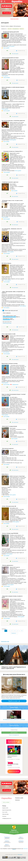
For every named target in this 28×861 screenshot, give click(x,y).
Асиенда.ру (21, 840)
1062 (15, 422)
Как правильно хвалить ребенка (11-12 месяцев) (14, 719)
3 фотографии (14, 190)
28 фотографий (6, 219)
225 (15, 624)
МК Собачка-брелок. (6, 263)
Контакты (17, 800)
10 (21, 630)
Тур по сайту (4, 812)
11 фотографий (6, 586)
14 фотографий (6, 77)
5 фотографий (6, 416)
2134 (15, 329)
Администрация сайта (6, 810)
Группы (22, 28)
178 (15, 83)
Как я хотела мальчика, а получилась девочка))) (13, 120)
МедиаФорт (14, 830)
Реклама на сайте (19, 797)
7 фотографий (6, 464)
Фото (9, 28)
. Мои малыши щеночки (7, 448)
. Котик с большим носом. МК (9, 506)
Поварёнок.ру (7, 837)
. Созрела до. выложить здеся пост (10, 182)
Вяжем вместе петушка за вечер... (10, 363)
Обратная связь (5, 814)
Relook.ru (7, 844)
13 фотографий (6, 253)
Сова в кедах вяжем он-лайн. (9, 334)
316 (15, 502)
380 (15, 259)
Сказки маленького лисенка (12, 756)
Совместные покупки (14, 18)
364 (15, 287)
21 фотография (6, 281)
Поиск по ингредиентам (14, 735)
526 (15, 147)
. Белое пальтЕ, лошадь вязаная (9, 426)
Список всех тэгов (5, 641)
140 (15, 53)
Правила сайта (5, 808)
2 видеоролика (15, 384)
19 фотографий (6, 618)
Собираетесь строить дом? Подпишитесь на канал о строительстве (13, 667)
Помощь (4, 805)
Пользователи (16, 28)
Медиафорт (20, 854)
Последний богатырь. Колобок (12, 764)
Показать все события (14, 771)
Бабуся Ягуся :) (5, 474)
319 (15, 116)
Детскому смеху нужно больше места (14, 674)
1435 (14, 359)
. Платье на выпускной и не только (10, 57)
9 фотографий (6, 48)
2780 (14, 390)
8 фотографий (14, 438)
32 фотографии (6, 384)
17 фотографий (6, 172)
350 (15, 470)
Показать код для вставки (7, 323)
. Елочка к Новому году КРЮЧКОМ (10, 533)
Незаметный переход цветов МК (11, 31)
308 (15, 529)
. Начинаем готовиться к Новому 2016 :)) (13, 151)
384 (15, 196)
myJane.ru (7, 840)
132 (15, 561)
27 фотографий (6, 353)
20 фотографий (6, 110)
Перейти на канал (13, 701)
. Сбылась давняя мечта (7, 565)
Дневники (4, 28)
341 (15, 444)
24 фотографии (6, 496)
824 (15, 224)
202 (15, 592)
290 (15, 178)
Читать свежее (6, 802)
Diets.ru (21, 837)
